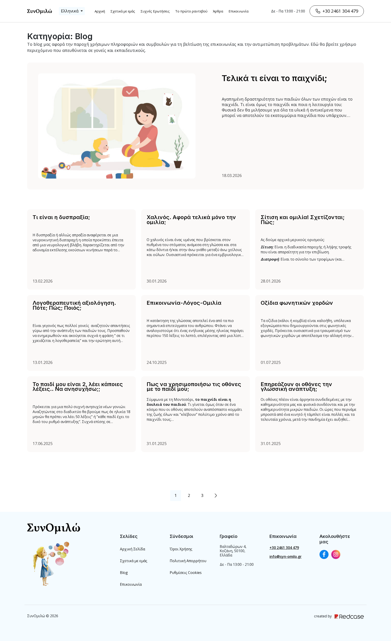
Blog (124, 572)
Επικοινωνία (238, 11)
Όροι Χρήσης (181, 549)
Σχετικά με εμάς (122, 11)
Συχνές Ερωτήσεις (155, 11)
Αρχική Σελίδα (132, 549)
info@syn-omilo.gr (285, 556)
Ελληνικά (70, 11)
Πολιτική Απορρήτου (188, 560)
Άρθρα (218, 11)
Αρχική (100, 11)
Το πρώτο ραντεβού (191, 11)
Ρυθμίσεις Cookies (186, 572)
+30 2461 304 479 (340, 11)
